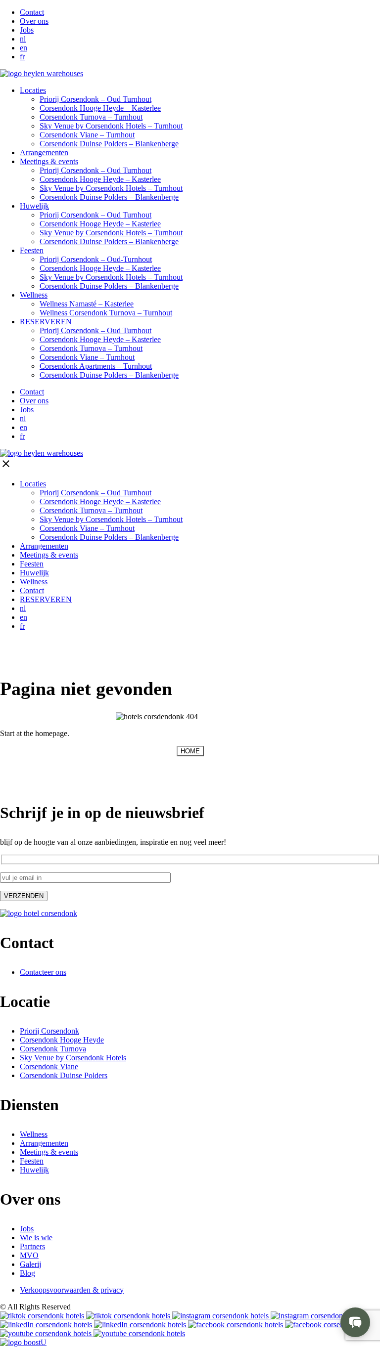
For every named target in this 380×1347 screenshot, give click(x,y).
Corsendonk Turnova (53, 1048)
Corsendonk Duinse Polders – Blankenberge (109, 197)
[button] (355, 1322)
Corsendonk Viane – (87, 134)
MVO (29, 1255)
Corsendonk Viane (49, 1066)
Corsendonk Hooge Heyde (62, 1040)
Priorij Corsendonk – (95, 99)
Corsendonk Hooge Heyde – (100, 108)
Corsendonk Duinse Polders (63, 1075)
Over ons (34, 21)
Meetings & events (49, 161)
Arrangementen (44, 152)
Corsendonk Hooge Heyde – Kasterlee (100, 179)
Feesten (32, 250)
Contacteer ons (43, 972)
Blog (27, 1273)
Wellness (34, 295)
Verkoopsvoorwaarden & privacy (72, 1290)
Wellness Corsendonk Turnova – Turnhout (106, 312)
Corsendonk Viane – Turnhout (87, 357)
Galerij (30, 1264)
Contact (32, 12)
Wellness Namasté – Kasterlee (87, 304)
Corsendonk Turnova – (91, 117)
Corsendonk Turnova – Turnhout (91, 348)
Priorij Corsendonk (49, 1031)
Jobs (27, 30)
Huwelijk (34, 206)
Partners (32, 1246)
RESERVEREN (46, 321)
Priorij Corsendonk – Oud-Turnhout (96, 259)
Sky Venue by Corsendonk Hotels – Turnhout (111, 126)
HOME (190, 751)
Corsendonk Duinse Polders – (109, 143)
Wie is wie (36, 1237)
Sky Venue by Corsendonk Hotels (73, 1057)
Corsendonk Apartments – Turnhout (96, 366)
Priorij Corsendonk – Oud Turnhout (95, 170)
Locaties (33, 90)
